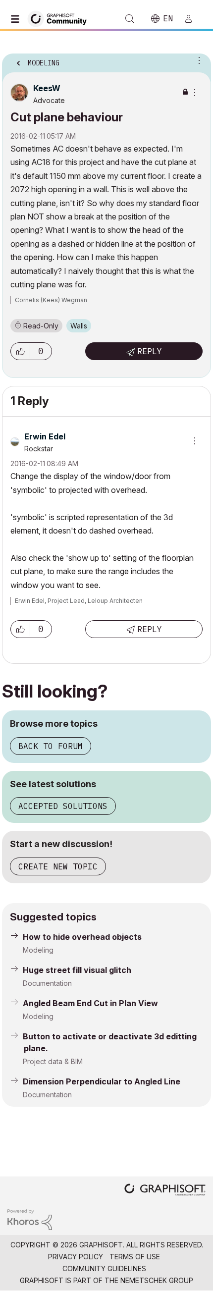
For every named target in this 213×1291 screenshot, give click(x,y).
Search (129, 19)
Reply (149, 351)
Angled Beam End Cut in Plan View (90, 1003)
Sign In (193, 19)
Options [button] (197, 59)
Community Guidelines (104, 1268)
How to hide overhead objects (82, 937)
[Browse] (17, 18)
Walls (78, 326)
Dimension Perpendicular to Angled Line (101, 1081)
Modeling (38, 950)
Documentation (47, 983)
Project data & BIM (53, 1061)
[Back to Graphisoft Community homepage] (60, 18)
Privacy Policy (75, 1256)
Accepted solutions (62, 806)
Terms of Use (134, 1256)
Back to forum (50, 746)
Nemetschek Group (156, 1280)
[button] (20, 351)
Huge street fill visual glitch (77, 970)
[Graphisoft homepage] (165, 1190)
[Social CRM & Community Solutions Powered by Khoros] (29, 1219)
